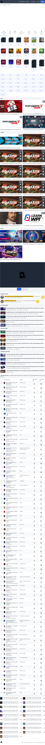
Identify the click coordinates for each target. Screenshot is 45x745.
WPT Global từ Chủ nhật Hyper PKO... (11, 486)
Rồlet (34, 75)
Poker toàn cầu (9, 565)
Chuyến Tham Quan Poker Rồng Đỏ (17, 336)
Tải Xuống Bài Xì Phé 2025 (26, 368)
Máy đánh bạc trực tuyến (34, 79)
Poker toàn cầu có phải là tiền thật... (12, 564)
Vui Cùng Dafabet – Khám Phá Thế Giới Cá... (12, 512)
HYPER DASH (8, 587)
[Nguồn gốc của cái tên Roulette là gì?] (2, 321)
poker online (4, 94)
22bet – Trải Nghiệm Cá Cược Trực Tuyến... (11, 503)
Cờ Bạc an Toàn (26, 326)
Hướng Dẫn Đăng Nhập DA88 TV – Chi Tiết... (12, 635)
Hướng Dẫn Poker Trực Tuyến (16, 368)
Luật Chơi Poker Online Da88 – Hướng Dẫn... (12, 654)
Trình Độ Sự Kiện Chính (21, 364)
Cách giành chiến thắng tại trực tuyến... (11, 444)
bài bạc (7, 681)
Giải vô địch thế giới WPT (11, 618)
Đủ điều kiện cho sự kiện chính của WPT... (11, 689)
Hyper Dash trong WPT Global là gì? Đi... (12, 586)
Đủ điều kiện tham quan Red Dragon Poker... (11, 383)
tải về (38, 1)
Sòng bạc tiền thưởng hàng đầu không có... (11, 448)
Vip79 (7, 531)
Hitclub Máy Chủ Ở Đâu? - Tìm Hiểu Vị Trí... (12, 507)
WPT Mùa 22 (8, 393)
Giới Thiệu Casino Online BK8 (11, 414)
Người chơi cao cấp (34, 82)
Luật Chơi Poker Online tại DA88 (11, 595)
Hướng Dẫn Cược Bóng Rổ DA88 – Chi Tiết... (11, 658)
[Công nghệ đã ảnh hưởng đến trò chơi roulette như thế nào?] (2, 371)
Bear (34, 44)
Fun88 (7, 432)
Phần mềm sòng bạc (19, 90)
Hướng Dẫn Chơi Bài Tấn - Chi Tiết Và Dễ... (12, 603)
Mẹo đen (8, 445)
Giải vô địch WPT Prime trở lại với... (12, 499)
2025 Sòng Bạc (19, 309)
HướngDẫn (8, 483)
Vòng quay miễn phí (4, 90)
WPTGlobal (8, 600)
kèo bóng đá (8, 570)
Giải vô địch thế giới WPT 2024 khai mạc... (12, 616)
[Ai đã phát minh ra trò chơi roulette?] (2, 344)
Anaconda (11, 55)
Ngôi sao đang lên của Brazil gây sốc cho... (11, 551)
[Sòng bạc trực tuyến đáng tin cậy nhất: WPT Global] (2, 325)
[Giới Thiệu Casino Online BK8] (2, 359)
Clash (41, 44)
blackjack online (31, 742)
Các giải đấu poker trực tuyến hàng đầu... (12, 639)
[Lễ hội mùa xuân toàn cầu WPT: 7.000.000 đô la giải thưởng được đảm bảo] (2, 355)
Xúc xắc (41, 79)
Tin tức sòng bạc (34, 90)
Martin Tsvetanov (9, 389)
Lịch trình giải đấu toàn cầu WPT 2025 (11, 422)
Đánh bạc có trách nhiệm (27, 82)
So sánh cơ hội (34, 86)
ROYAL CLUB (27, 66)
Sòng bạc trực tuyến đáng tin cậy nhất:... (12, 494)
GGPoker (8, 609)
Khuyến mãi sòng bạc (42, 86)
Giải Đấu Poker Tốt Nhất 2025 (22, 313)
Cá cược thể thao (27, 79)
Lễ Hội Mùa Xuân (14, 356)
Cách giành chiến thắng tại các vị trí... (11, 427)
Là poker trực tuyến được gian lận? (11, 458)
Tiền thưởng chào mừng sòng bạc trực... (12, 440)
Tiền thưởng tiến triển (19, 79)
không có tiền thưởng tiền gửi (12, 583)
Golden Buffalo (4, 44)
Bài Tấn (7, 605)
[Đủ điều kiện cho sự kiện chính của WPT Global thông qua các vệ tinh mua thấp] (2, 363)
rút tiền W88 (8, 491)
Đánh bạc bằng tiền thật (42, 90)
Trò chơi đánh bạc (11, 75)
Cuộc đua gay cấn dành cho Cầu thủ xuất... (11, 392)
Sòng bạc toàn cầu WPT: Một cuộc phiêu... (11, 418)
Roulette (7, 345)
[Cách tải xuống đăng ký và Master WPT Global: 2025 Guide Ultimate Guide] (2, 367)
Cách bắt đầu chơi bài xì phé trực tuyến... (11, 645)
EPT (6, 552)
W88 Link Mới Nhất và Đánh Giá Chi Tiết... (11, 516)
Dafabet (7, 513)
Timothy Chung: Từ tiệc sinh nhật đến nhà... (11, 435)
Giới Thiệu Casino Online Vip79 (11, 529)
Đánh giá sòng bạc (42, 82)
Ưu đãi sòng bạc (4, 82)
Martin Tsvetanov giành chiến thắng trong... (12, 387)
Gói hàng (33, 1)
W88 (7, 518)
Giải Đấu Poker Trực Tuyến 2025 (11, 313)
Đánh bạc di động (19, 82)
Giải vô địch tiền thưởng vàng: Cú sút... (11, 612)
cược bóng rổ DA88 (9, 659)
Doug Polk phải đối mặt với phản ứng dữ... (11, 534)
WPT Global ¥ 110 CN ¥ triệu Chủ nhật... (11, 547)
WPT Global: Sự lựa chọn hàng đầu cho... (12, 409)
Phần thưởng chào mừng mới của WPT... (12, 542)
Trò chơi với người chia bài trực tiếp (11, 79)
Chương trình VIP (11, 82)
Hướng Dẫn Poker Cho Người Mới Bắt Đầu (19, 332)
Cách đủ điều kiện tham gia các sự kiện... (11, 467)
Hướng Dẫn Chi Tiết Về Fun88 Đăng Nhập (12, 431)
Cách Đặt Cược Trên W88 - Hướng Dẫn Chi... (11, 693)
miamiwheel (27, 55)
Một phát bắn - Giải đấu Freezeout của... (10, 631)
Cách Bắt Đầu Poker (30, 332)
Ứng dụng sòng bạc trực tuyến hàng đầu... (11, 476)
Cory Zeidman (8, 539)
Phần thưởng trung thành (27, 90)
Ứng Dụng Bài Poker (9, 349)
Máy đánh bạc (19, 75)
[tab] (3, 32)
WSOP (7, 473)
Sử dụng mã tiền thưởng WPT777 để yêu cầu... (11, 621)
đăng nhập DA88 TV (10, 636)
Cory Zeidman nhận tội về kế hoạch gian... (11, 538)
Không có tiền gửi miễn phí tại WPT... (11, 396)
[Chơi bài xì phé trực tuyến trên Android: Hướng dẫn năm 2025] (2, 317)
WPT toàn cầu (8, 384)
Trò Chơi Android (16, 349)
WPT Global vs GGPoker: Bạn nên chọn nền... (11, 649)
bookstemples (34, 55)
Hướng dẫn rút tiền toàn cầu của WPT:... (11, 590)
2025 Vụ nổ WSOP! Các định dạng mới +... (11, 560)
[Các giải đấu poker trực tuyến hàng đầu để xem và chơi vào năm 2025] (2, 313)
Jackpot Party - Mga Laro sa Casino (34, 69)
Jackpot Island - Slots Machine (42, 68)
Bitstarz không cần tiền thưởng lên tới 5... (10, 582)
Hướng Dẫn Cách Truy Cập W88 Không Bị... (11, 481)
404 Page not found (6, 4)
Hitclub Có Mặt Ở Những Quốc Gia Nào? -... (11, 463)
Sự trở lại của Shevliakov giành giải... (11, 471)
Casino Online (10, 360)
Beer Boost (27, 44)
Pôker (41, 75)
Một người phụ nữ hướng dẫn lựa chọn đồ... (12, 626)
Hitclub (7, 464)
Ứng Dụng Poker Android (10, 317)
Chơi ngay (42, 297)
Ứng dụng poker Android (11, 686)
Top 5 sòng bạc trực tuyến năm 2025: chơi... (11, 577)
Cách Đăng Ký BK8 (16, 360)
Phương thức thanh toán (11, 90)
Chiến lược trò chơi (4, 86)
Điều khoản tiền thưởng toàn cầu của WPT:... (11, 675)
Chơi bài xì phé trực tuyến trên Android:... (11, 684)
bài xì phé (8, 526)
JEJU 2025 (25, 336)
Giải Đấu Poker (20, 356)
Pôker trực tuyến (19, 86)
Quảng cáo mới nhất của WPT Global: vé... (12, 662)
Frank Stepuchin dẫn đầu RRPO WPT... (11, 525)
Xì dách (26, 75)
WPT (7, 437)
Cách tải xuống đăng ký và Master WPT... (11, 454)
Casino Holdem (19, 66)
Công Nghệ (11, 372)
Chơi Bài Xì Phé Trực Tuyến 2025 (33, 313)
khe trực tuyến (9, 428)
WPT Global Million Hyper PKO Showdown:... (12, 405)
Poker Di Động (23, 317)
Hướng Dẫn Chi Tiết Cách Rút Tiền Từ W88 (12, 490)
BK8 (7, 360)
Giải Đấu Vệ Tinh (14, 364)
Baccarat (11, 66)
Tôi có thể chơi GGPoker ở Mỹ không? (12, 608)
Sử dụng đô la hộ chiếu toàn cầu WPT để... (11, 671)
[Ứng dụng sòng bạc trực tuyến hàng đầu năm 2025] (2, 308)
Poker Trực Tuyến (9, 332)
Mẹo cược (26, 86)
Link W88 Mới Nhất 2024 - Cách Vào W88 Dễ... (11, 555)
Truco (11, 44)
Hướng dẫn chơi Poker (24, 1)
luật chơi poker (9, 596)
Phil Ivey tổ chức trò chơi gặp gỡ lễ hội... (12, 667)
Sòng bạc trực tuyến (4, 75)
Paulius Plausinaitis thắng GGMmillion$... (11, 680)
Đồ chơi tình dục (9, 628)
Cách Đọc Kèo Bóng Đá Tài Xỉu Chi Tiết (12, 568)
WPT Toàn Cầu (25, 309)
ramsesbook (19, 55)
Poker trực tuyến (9, 460)
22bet (7, 504)
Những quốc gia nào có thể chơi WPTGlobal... (11, 599)
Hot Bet (19, 44)
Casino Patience (42, 55)
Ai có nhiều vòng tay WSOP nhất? (11, 521)
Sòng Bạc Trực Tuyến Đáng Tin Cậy (17, 326)
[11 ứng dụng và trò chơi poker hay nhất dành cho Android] (2, 348)
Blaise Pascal (12, 345)
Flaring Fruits (4, 55)
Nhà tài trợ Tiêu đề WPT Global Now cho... (10, 400)
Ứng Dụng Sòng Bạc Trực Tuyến (11, 309)
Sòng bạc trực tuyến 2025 (11, 579)
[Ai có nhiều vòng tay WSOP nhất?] (2, 340)
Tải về (42, 1)
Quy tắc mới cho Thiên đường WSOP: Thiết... (12, 573)
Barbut (3, 66)
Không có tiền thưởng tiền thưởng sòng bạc (11, 451)
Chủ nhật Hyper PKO (10, 487)
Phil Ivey (7, 668)
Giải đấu (11, 86)
